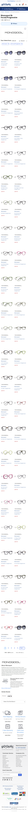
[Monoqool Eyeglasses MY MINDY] (7, 627)
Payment (4, 763)
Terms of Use (18, 762)
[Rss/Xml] (11, 780)
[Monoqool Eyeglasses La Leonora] (20, 153)
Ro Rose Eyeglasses (6, 338)
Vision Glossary (19, 766)
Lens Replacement (6, 767)
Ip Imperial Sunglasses (6, 89)
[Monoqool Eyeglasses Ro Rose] (7, 328)
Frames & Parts (6, 761)
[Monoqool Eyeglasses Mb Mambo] (20, 476)
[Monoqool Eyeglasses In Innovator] (20, 428)
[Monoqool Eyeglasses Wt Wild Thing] (7, 177)
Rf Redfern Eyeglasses (6, 563)
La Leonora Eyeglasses (19, 163)
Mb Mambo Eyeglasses (20, 487)
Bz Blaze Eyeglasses (6, 213)
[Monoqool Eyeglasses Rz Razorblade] (20, 576)
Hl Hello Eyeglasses (5, 388)
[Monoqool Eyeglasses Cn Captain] (7, 153)
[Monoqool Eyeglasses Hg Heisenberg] (7, 253)
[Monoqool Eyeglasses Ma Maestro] (7, 304)
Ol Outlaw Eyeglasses (19, 314)
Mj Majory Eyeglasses (6, 463)
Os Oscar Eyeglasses (19, 338)
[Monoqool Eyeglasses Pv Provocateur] (7, 403)
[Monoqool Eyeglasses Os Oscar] (20, 328)
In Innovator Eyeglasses (20, 439)
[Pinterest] (7, 780)
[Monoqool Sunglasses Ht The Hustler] (7, 52)
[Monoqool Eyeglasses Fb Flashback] (20, 278)
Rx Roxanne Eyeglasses (20, 264)
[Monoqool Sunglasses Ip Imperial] (7, 78)
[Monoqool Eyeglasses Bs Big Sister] (20, 402)
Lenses (4, 759)
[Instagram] (9, 780)
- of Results (8, 652)
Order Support (5, 765)
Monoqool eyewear (9, 673)
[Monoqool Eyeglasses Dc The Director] (7, 227)
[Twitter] (5, 780)
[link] (14, 794)
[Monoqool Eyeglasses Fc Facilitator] (7, 102)
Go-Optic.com (7, 807)
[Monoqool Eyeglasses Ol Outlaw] (20, 304)
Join (20, 774)
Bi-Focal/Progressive (15, 11)
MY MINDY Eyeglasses (6, 638)
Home (2, 11)
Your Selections (6, 40)
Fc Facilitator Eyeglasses (7, 113)
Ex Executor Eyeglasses (6, 439)
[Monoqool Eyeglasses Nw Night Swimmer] (20, 177)
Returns (4, 756)
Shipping (4, 755)
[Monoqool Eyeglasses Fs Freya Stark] (20, 527)
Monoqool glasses (19, 673)
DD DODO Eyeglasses (6, 612)
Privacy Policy (19, 761)
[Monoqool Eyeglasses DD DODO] (7, 602)
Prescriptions (5, 758)
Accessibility (18, 765)
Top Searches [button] (14, 811)
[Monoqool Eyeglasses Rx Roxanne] (20, 253)
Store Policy (18, 763)
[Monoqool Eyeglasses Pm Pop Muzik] (7, 278)
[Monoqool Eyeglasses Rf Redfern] (7, 552)
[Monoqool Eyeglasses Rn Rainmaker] (7, 576)
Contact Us (18, 759)
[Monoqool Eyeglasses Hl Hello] (7, 377)
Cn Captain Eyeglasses (7, 163)
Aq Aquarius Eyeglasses (20, 363)
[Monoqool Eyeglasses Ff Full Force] (20, 452)
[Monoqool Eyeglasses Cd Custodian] (7, 352)
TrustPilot (9, 799)
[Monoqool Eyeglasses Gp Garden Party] (20, 127)
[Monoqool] (25, 29)
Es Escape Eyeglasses (19, 563)
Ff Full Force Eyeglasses (20, 463)
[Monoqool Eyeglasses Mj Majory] (7, 452)
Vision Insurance (19, 756)
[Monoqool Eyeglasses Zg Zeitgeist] (7, 527)
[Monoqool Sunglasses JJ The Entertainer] (20, 627)
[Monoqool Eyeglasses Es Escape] (20, 552)
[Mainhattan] (9, 696)
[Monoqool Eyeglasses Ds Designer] (20, 78)
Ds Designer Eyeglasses (20, 89)
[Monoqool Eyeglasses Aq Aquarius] (20, 352)
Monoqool (7, 11)
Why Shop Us (5, 766)
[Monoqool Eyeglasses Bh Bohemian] (20, 227)
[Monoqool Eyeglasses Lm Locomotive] (20, 377)
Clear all (14, 40)
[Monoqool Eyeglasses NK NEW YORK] (20, 602)
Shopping (5, 762)
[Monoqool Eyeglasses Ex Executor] (7, 428)
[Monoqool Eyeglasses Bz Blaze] (7, 202)
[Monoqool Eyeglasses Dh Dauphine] (20, 501)
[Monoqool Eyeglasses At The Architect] (7, 127)
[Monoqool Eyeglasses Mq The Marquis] (7, 501)
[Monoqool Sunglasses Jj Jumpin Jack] (20, 52)
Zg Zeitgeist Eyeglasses (6, 538)
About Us (18, 758)
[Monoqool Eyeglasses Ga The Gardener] (20, 102)
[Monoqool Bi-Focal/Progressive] (7, 747)
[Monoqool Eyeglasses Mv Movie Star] (20, 202)
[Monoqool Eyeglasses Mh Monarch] (7, 476)
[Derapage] (4, 696)
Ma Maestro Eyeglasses (7, 314)
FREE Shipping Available (8, 786)
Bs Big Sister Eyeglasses (20, 413)
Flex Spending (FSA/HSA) (21, 755)
